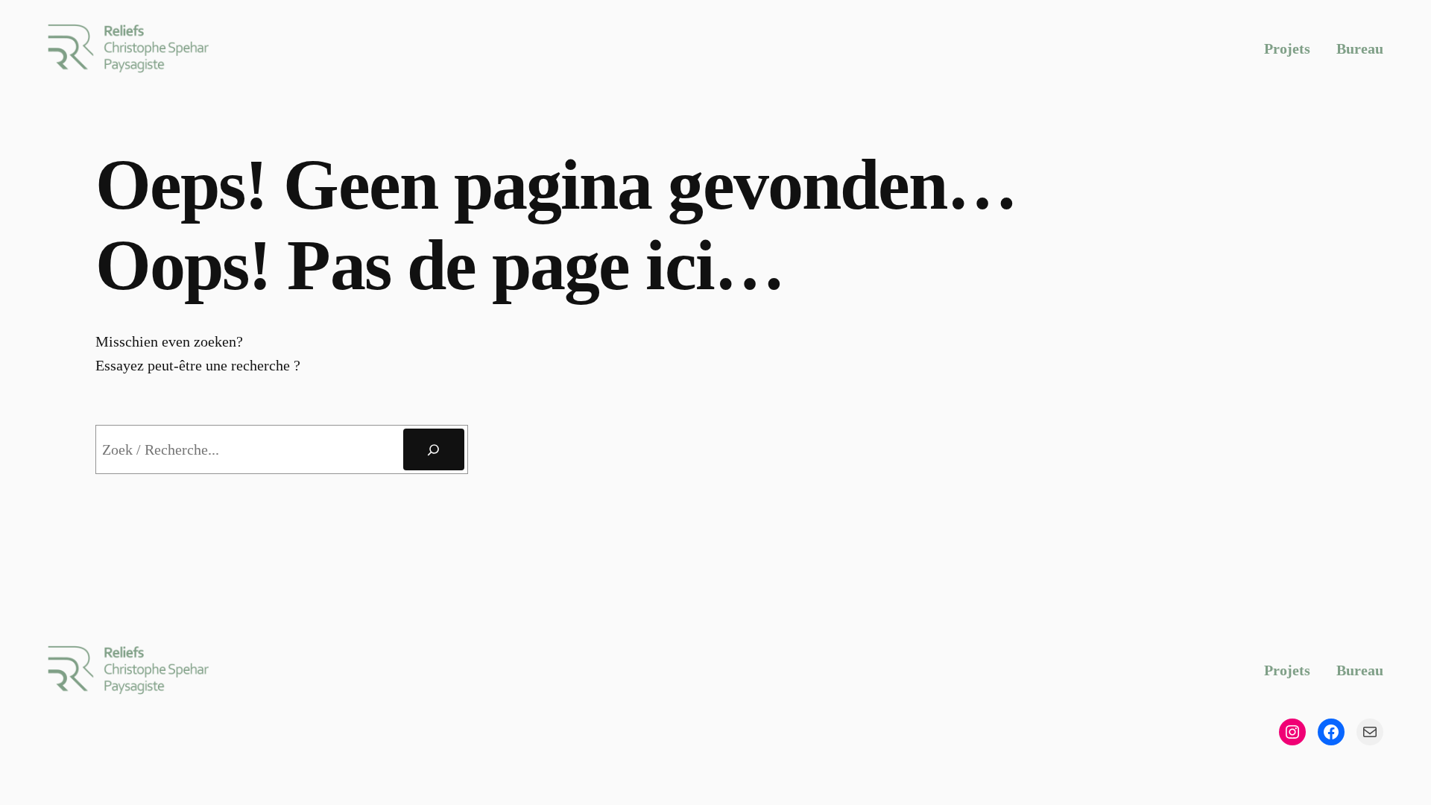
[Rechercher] (433, 449)
